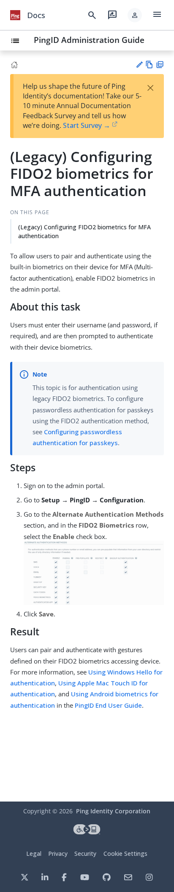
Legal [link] (33, 853)
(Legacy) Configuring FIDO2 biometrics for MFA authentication (84, 231)
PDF (160, 65)
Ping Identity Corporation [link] (113, 811)
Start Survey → (86, 125)
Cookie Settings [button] (125, 853)
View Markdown (149, 65)
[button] (134, 15)
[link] (15, 15)
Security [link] (85, 853)
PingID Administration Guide (89, 40)
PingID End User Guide (108, 705)
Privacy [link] (58, 853)
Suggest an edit (139, 65)
